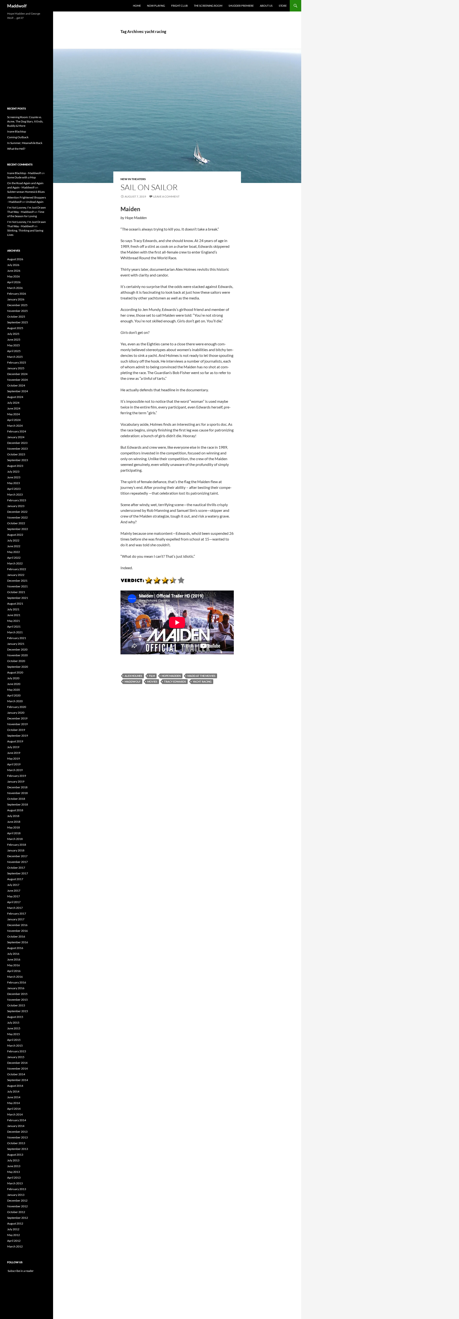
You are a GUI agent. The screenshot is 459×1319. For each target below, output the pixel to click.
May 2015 (13, 1034)
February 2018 (16, 844)
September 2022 (17, 529)
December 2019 (17, 718)
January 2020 (15, 712)
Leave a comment (166, 196)
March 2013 (15, 1183)
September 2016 (17, 942)
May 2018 (13, 827)
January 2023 (15, 506)
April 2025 (14, 351)
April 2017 (14, 902)
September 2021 (17, 598)
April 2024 (14, 420)
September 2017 (17, 873)
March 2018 (15, 839)
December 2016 (17, 925)
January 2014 (15, 1126)
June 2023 (13, 477)
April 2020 (14, 695)
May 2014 (13, 1103)
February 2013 (16, 1189)
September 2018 (17, 804)
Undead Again (35, 202)
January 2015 (15, 1057)
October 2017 (16, 867)
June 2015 (13, 1028)
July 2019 (13, 747)
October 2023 (16, 454)
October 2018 (16, 798)
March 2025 (15, 357)
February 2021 (16, 638)
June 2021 (13, 615)
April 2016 (14, 971)
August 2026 (15, 259)
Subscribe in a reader (20, 1271)
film (152, 675)
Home (137, 5)
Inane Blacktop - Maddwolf (24, 173)
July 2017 (13, 885)
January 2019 (15, 781)
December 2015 (17, 994)
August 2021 (15, 603)
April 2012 (14, 1240)
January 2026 (15, 299)
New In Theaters (133, 179)
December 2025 (17, 305)
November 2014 (17, 1068)
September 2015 (17, 1011)
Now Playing (156, 5)
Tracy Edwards (175, 681)
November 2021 (17, 586)
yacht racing (202, 681)
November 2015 (17, 999)
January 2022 (15, 575)
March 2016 (15, 976)
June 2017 (13, 890)
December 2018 (17, 787)
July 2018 (13, 816)
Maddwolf (17, 5)
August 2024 (15, 397)
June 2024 (13, 408)
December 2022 (17, 511)
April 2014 (14, 1108)
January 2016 (15, 988)
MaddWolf (133, 681)
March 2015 (15, 1045)
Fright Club (179, 5)
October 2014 (16, 1074)
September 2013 (17, 1149)
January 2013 (15, 1195)
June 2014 (13, 1097)
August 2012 (15, 1223)
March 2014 (15, 1114)
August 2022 (15, 534)
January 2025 (15, 368)
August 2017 (15, 879)
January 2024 (15, 437)
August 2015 (15, 1017)
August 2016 (15, 948)
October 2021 (16, 592)
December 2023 (17, 443)
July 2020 (13, 678)
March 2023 (15, 494)
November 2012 (17, 1206)
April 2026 (14, 282)
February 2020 (16, 707)
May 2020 (13, 689)
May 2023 (13, 483)
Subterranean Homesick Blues (26, 191)
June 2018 (13, 821)
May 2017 (13, 896)
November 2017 (17, 862)
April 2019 (14, 764)
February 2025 (16, 362)
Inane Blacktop (16, 131)
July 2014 (13, 1091)
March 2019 (15, 770)
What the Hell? (16, 148)
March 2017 (15, 908)
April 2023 (14, 489)
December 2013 (17, 1131)
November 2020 (17, 655)
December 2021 (17, 580)
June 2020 (13, 684)
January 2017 (15, 919)
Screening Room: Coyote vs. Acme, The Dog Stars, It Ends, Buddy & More (25, 121)
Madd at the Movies (201, 675)
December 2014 (17, 1063)
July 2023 (13, 471)
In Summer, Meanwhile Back (24, 143)
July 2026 (13, 265)
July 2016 (13, 953)
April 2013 (14, 1177)
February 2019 (16, 776)
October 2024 (16, 385)
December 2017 (17, 856)
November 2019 (17, 724)
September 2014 (17, 1080)
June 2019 (13, 753)
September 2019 (17, 735)
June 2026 (13, 270)
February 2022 (16, 569)
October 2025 (16, 316)
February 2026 (16, 293)
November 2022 (17, 517)
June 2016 (13, 959)
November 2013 (17, 1137)
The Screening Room (208, 5)
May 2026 (13, 276)
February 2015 (16, 1051)
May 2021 (13, 621)
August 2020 (15, 672)
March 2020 (15, 701)
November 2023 (17, 448)
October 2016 (16, 936)
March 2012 (15, 1246)
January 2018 (15, 850)
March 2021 (15, 632)
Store (283, 5)
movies (152, 681)
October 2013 (16, 1143)
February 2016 (16, 982)
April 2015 (14, 1040)
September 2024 (17, 391)
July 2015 (13, 1022)
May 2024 (13, 414)
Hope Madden (171, 675)
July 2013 (13, 1160)
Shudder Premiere (241, 5)
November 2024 (17, 379)
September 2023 (17, 460)
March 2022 (15, 563)
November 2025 (17, 311)
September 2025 (17, 322)
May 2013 (13, 1172)
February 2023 (16, 500)
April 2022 (14, 557)
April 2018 (14, 833)
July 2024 (13, 402)
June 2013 (13, 1166)
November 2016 (17, 931)
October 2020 (16, 661)
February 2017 (16, 913)
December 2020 (17, 649)
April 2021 (14, 626)
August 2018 (15, 810)
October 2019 (16, 730)
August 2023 (15, 466)
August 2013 (15, 1154)
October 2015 (16, 1005)
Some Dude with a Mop (21, 177)
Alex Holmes (133, 675)
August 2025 (15, 328)
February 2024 (16, 431)
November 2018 (17, 793)
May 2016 (13, 965)
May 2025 (13, 345)
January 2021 (15, 644)
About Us (266, 5)
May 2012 (13, 1235)
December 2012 (17, 1200)
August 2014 (15, 1085)
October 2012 (16, 1212)
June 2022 (13, 546)
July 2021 (13, 609)
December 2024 (17, 374)
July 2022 (13, 540)
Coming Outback (17, 137)
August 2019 (15, 741)
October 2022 (16, 523)
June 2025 (13, 339)
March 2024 (15, 425)
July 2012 (13, 1229)
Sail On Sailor (149, 187)
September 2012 (17, 1218)
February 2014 (16, 1120)
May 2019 (13, 758)
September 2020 (17, 666)
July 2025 (13, 334)
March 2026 (15, 288)
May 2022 (13, 552)
